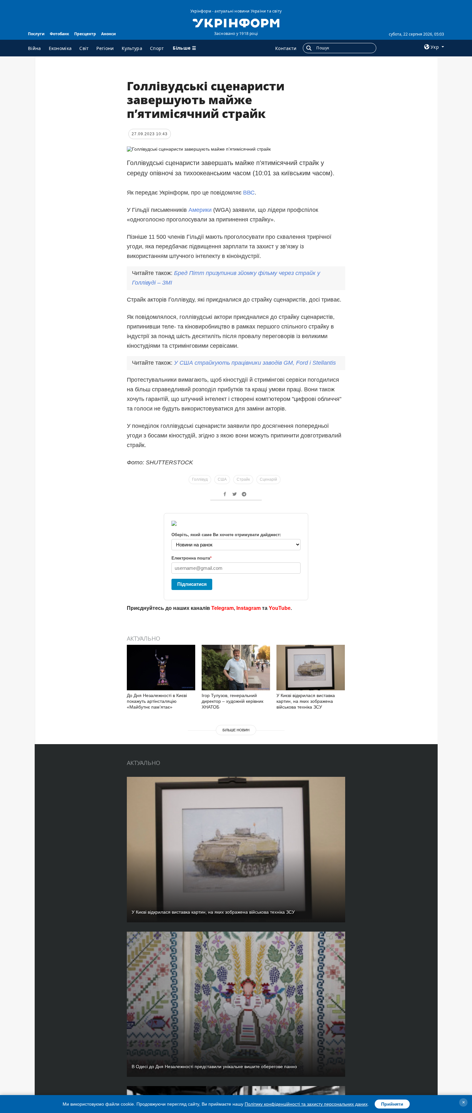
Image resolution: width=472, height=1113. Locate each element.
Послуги (36, 34)
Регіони (105, 48)
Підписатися (192, 584)
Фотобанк (59, 34)
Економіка (60, 48)
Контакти (285, 48)
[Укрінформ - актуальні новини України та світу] (236, 22)
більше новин (236, 730)
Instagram (248, 608)
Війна (34, 48)
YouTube (280, 608)
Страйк (243, 479)
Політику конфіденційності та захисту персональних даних (306, 1104)
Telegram (222, 608)
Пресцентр (85, 34)
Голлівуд (200, 479)
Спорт (157, 48)
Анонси (108, 34)
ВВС (249, 192)
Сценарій (268, 479)
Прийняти (392, 1104)
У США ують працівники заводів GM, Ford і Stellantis (255, 363)
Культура (132, 48)
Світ (84, 48)
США (222, 479)
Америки (200, 210)
